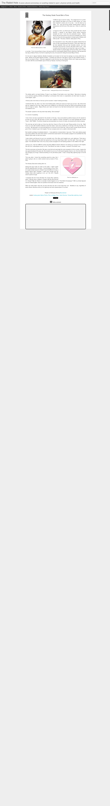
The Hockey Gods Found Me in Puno (55, 15)
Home (11, 6)
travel (80, 195)
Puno (57, 195)
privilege (53, 195)
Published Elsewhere (32, 6)
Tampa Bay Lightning (73, 195)
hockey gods (36, 195)
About (15, 6)
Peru (49, 195)
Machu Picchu (44, 195)
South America (63, 195)
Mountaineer (63, 193)
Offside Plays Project (44, 6)
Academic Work (22, 6)
